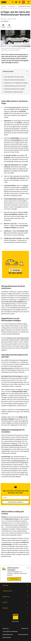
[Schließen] (28, 568)
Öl (18, 157)
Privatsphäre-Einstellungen (10, 631)
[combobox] (15, 497)
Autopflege (12, 6)
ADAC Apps (5, 585)
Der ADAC (5, 602)
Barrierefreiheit (7, 637)
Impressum (6, 628)
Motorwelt (5, 608)
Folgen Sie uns (6, 596)
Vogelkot (25, 185)
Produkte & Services (7, 591)
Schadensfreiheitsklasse (18, 460)
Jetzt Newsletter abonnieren (15, 502)
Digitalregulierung (7, 634)
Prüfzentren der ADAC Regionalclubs (18, 338)
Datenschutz (24, 628)
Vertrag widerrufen (23, 634)
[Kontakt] (19, 2)
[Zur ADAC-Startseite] (3, 2)
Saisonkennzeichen (15, 107)
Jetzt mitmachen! (14, 579)
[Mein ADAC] (16, 2)
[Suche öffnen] (13, 2)
